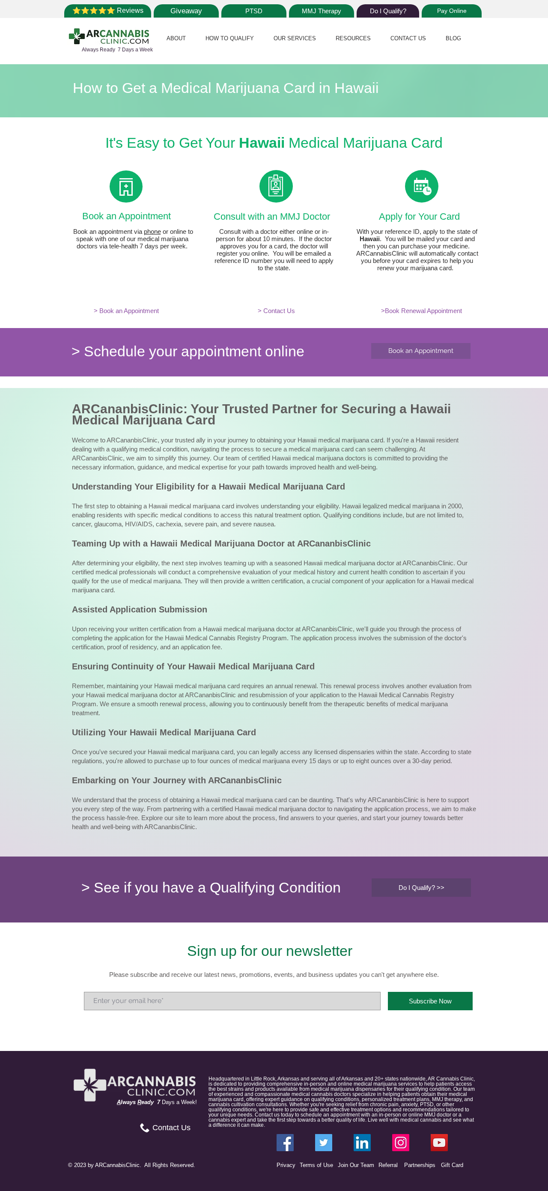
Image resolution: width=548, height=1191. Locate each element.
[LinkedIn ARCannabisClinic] (362, 1142)
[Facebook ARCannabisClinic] (285, 1142)
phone (152, 231)
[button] (176, 38)
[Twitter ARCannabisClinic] (323, 1142)
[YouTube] (439, 1142)
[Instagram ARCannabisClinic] (400, 1142)
